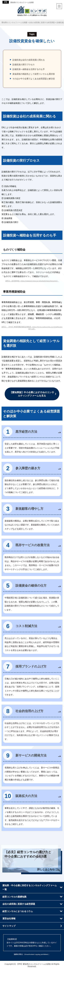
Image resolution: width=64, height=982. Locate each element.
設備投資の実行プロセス (23, 64)
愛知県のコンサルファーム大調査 (22, 2)
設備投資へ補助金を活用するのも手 (28, 69)
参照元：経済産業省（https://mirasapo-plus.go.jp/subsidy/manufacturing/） (32, 281)
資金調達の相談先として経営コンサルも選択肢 (33, 74)
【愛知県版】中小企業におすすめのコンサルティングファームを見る (32, 394)
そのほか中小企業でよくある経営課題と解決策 (33, 78)
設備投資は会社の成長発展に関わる (28, 60)
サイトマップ (9, 926)
